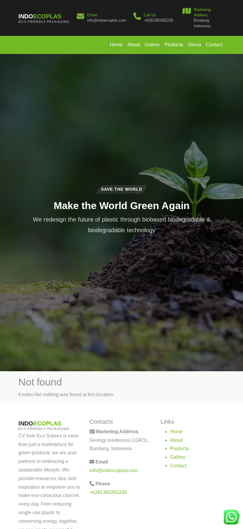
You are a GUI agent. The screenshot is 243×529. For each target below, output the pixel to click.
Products (173, 44)
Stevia (194, 44)
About (133, 44)
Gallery (152, 44)
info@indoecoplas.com (113, 470)
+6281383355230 (108, 492)
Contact (214, 44)
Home (116, 44)
